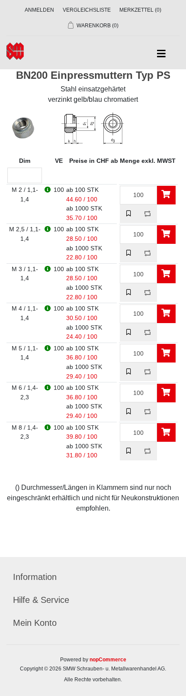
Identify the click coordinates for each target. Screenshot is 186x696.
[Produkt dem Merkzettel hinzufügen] (129, 213)
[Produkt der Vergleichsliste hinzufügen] (147, 213)
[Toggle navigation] (161, 54)
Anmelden (39, 10)
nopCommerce (108, 660)
